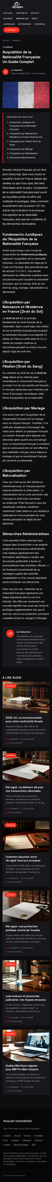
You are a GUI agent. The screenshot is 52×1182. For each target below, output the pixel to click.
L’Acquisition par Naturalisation (23, 153)
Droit (35, 18)
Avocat (35, 13)
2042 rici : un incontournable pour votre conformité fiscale (24, 719)
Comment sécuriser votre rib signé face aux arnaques (23, 858)
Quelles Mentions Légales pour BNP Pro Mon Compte (22, 1067)
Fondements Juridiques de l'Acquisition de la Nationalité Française (22, 125)
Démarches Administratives (22, 157)
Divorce (8, 18)
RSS (34, 1145)
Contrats (22, 13)
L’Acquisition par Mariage (21, 149)
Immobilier (22, 18)
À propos (39, 24)
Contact (11, 30)
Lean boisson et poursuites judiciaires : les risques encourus (26, 998)
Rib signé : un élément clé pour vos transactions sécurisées (25, 789)
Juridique (9, 24)
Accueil (8, 13)
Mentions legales (21, 1145)
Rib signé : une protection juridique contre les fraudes (23, 928)
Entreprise (24, 24)
